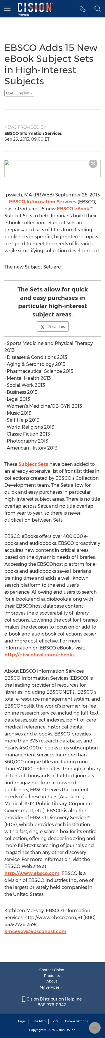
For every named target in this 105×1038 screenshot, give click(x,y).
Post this (56, 326)
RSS (55, 1021)
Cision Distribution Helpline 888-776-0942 (53, 1001)
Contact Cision (51, 970)
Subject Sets (33, 464)
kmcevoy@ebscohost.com (35, 931)
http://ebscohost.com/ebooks (39, 655)
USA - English (18, 93)
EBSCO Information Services (42, 202)
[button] (82, 8)
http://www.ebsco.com (32, 873)
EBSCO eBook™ (75, 209)
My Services (50, 987)
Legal (22, 1021)
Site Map (39, 1021)
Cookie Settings (76, 1021)
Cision (60, 1030)
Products (52, 975)
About (51, 981)
